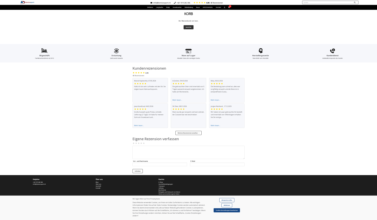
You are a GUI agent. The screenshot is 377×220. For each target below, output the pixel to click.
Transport (162, 186)
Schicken (138, 171)
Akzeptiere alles (226, 200)
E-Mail (192, 161)
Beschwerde (162, 190)
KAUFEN (188, 27)
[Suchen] (354, 2)
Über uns (98, 184)
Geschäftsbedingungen (166, 184)
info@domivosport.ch (39, 184)
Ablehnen (227, 205)
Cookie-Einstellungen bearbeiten (227, 210)
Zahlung (161, 188)
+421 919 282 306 (38, 182)
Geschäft (98, 186)
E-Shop (161, 182)
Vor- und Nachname (140, 161)
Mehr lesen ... (177, 100)
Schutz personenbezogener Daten (169, 194)
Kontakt (218, 7)
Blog (97, 182)
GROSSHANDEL (208, 7)
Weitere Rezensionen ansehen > (188, 133)
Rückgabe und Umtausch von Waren (169, 192)
